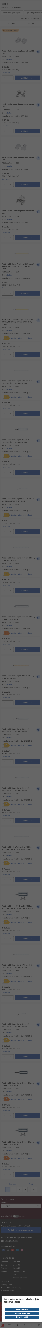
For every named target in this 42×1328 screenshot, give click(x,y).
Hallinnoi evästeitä (22, 1313)
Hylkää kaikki (22, 1317)
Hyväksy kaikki (22, 1309)
